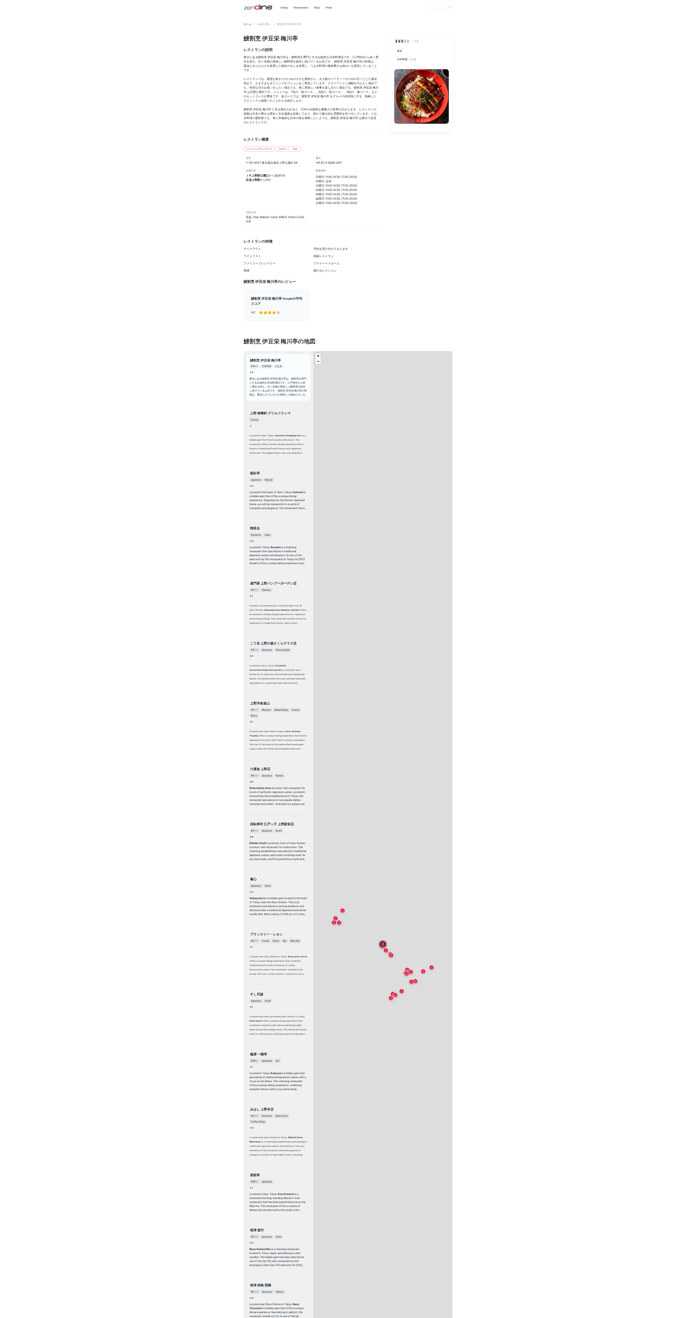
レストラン (264, 24)
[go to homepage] (258, 9)
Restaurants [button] (301, 7)
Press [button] (329, 7)
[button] (441, 7)
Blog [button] (317, 7)
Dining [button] (284, 7)
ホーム (247, 24)
